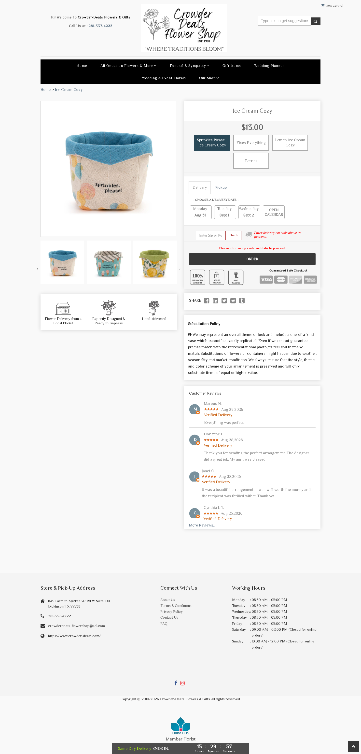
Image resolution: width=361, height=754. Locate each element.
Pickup (221, 187)
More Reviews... (202, 525)
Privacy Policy (171, 611)
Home (82, 65)
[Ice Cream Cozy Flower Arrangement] (62, 262)
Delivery (200, 187)
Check (233, 235)
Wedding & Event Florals (164, 78)
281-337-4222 (100, 26)
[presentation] (37, 269)
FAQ (163, 623)
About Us (167, 600)
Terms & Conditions (176, 605)
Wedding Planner (269, 65)
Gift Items (231, 65)
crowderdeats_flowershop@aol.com (76, 626)
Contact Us (169, 617)
